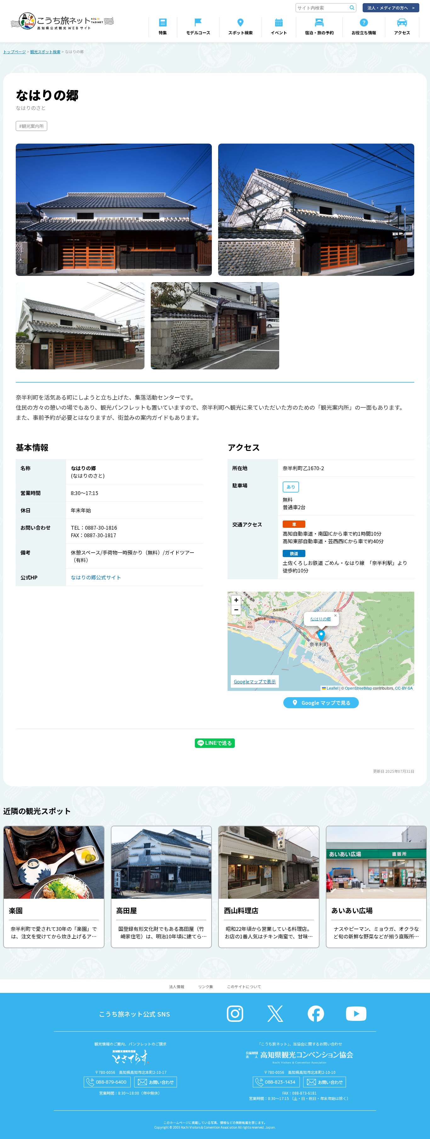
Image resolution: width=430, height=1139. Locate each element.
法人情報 (176, 986)
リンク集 (205, 986)
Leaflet (332, 688)
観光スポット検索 (45, 51)
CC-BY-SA (404, 688)
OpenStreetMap (358, 688)
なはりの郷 (320, 619)
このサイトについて (244, 986)
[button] (321, 635)
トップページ (14, 51)
